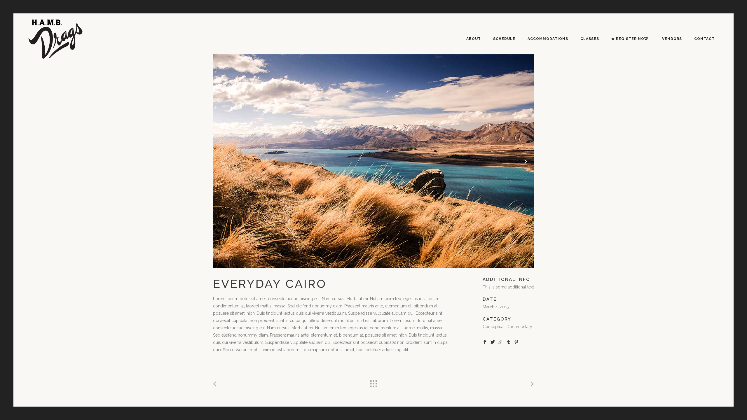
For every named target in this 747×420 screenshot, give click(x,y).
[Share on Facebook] (485, 341)
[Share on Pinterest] (516, 341)
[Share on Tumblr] (508, 341)
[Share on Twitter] (493, 341)
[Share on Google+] (500, 341)
